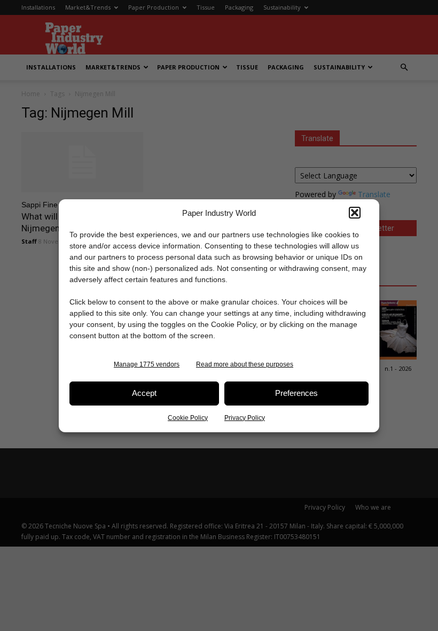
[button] (354, 212)
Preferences (296, 393)
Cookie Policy (188, 418)
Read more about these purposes (244, 364)
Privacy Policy (244, 418)
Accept (144, 393)
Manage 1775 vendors (146, 364)
